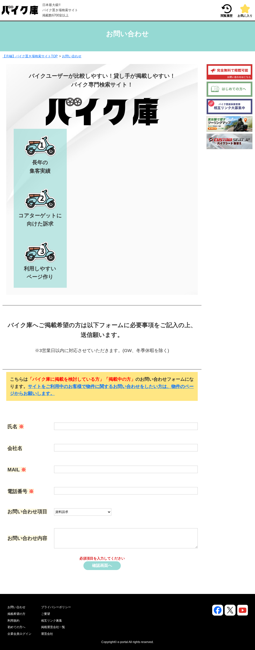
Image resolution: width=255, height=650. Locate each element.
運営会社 (47, 634)
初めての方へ (16, 627)
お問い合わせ (71, 56)
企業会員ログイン (19, 634)
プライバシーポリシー (56, 607)
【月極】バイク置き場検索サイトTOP (30, 56)
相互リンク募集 (51, 620)
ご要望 (45, 614)
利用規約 (13, 620)
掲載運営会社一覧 (53, 627)
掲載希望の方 (16, 614)
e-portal (123, 642)
